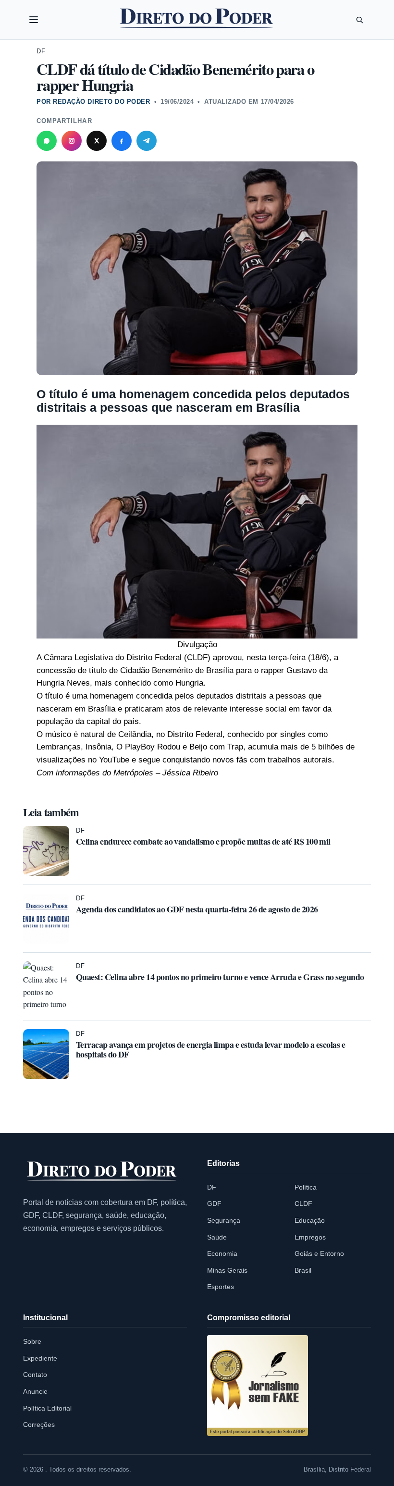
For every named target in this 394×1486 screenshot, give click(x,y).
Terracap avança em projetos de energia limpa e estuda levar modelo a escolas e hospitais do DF (210, 1049)
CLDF (303, 1203)
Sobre (32, 1341)
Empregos (310, 1237)
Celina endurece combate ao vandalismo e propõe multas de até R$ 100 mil (203, 841)
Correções (39, 1424)
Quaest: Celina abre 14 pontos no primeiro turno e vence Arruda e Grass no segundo (220, 976)
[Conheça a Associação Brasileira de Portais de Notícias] (257, 1385)
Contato (35, 1374)
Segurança (223, 1220)
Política (306, 1187)
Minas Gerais (227, 1270)
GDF (214, 1203)
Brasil (303, 1270)
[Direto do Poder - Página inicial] (102, 1171)
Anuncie (35, 1391)
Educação (310, 1220)
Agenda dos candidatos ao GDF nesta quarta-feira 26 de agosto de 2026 (197, 909)
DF (41, 51)
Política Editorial (47, 1408)
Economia (222, 1253)
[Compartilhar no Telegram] (146, 141)
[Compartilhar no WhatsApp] (47, 141)
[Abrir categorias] (33, 19)
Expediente (40, 1358)
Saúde (217, 1237)
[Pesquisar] (359, 19)
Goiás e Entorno (319, 1253)
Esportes (220, 1286)
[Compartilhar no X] (96, 141)
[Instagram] (72, 141)
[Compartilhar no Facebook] (121, 141)
